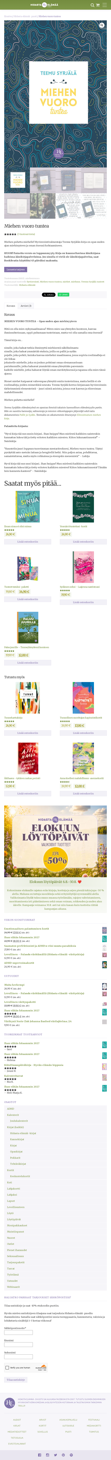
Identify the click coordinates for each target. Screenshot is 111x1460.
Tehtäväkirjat (18, 1163)
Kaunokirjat (17, 1139)
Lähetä (64, 294)
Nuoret (11, 1237)
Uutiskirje (68, 1425)
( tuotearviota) (26, 234)
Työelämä (13, 1274)
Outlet (10, 1243)
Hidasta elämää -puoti (25, 16)
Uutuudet (12, 1280)
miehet (66, 281)
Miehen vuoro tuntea (51, 281)
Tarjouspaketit (16, 1262)
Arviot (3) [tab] (26, 305)
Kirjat (13, 1145)
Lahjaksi (12, 1194)
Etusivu (8, 16)
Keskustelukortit (20, 1176)
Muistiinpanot (15, 1231)
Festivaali (94, 1419)
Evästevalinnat (17, 1443)
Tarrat (11, 1268)
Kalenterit (13, 1115)
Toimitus (94, 1431)
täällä (21, 1405)
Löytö (10, 1213)
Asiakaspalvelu (68, 1419)
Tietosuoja (17, 1437)
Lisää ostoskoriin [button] (27, 541)
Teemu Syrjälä (88, 281)
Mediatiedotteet (17, 1431)
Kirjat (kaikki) (15, 1127)
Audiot (17, 1419)
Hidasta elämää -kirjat (23, 1133)
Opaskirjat (16, 1151)
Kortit (10, 1170)
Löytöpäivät (14, 1219)
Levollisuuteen (15, 1207)
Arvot (42, 1419)
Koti (9, 1182)
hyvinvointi (33, 281)
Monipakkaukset (17, 1225)
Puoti (68, 1431)
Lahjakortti (13, 1188)
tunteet (100, 281)
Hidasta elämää (44, 5)
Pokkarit (15, 1157)
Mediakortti (94, 1425)
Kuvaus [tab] (11, 305)
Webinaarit (13, 1286)
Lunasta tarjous (16, 269)
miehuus (75, 281)
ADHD (10, 1108)
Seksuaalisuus (15, 1256)
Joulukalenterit (19, 1120)
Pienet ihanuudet (17, 1250)
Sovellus (42, 1431)
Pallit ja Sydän (27, 414)
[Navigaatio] (104, 5)
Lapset (11, 1200)
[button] (101, 25)
